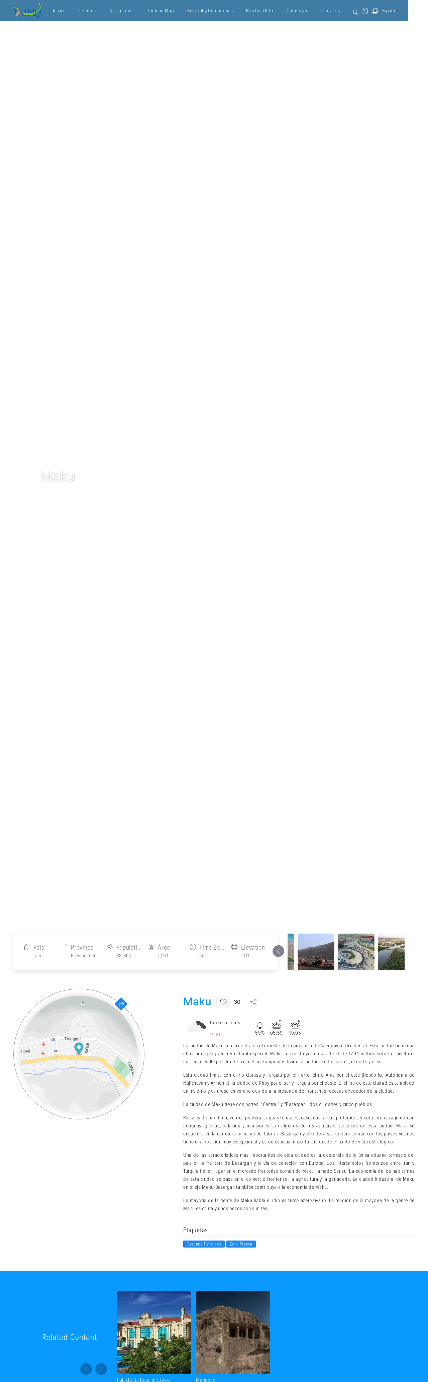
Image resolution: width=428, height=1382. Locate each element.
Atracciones (121, 10)
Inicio (58, 10)
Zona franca (241, 1244)
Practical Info (259, 10)
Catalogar (297, 10)
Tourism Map (160, 10)
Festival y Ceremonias (210, 10)
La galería (331, 10)
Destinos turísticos (204, 1244)
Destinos (87, 10)
